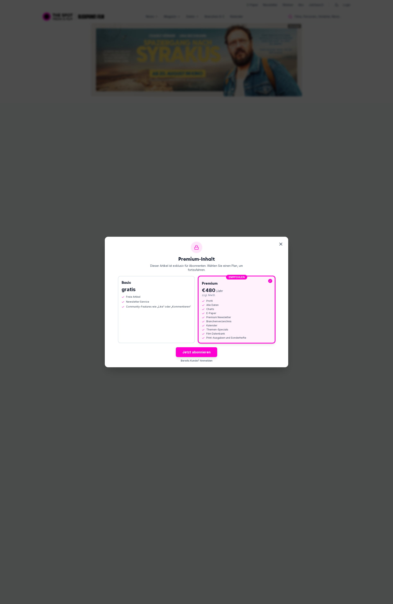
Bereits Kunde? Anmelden (196, 360)
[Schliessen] (281, 244)
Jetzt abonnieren (196, 352)
